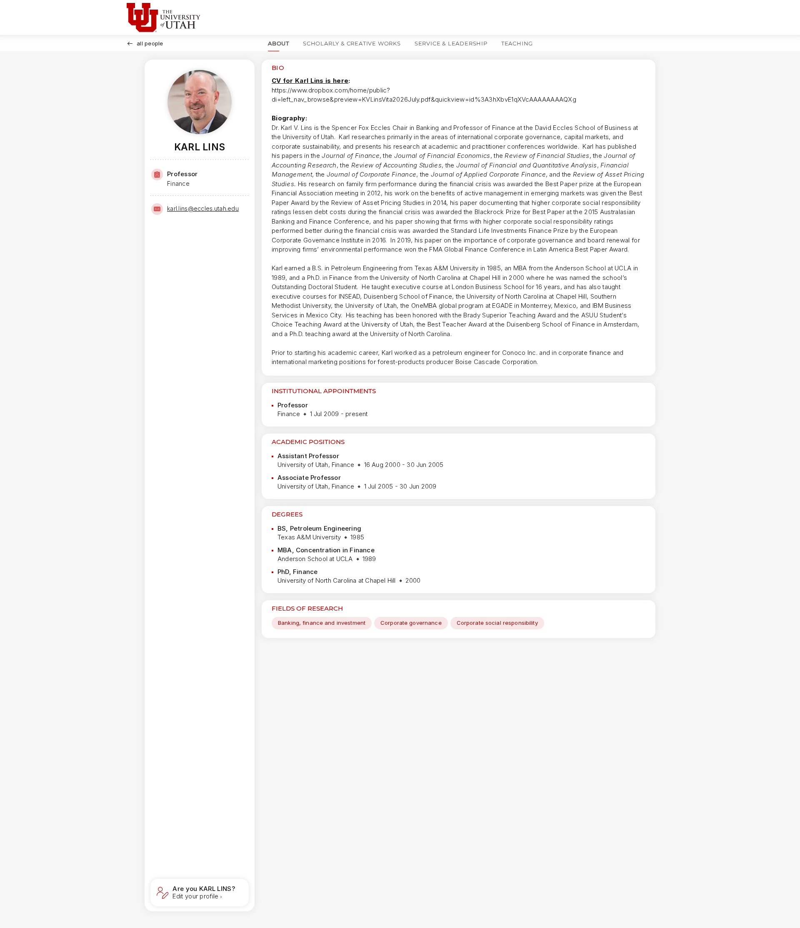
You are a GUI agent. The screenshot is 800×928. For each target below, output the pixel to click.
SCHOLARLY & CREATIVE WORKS (352, 43)
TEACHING (517, 43)
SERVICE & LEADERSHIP (451, 43)
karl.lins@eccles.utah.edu (203, 208)
